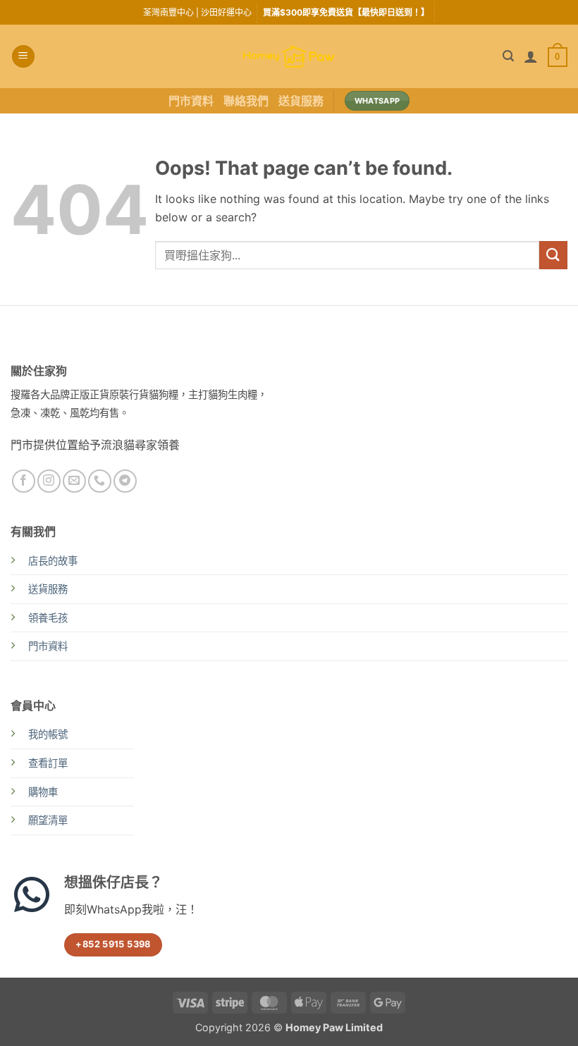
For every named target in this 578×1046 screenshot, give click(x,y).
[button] (23, 56)
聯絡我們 (246, 101)
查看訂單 (48, 763)
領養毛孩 (48, 618)
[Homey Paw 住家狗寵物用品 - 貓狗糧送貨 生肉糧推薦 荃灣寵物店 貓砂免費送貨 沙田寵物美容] (289, 56)
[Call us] (99, 481)
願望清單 (48, 820)
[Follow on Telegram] (125, 481)
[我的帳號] (531, 56)
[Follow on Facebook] (23, 481)
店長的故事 (53, 561)
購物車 (43, 792)
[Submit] (553, 255)
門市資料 (191, 101)
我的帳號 (48, 734)
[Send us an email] (74, 481)
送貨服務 (301, 101)
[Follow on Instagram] (49, 481)
